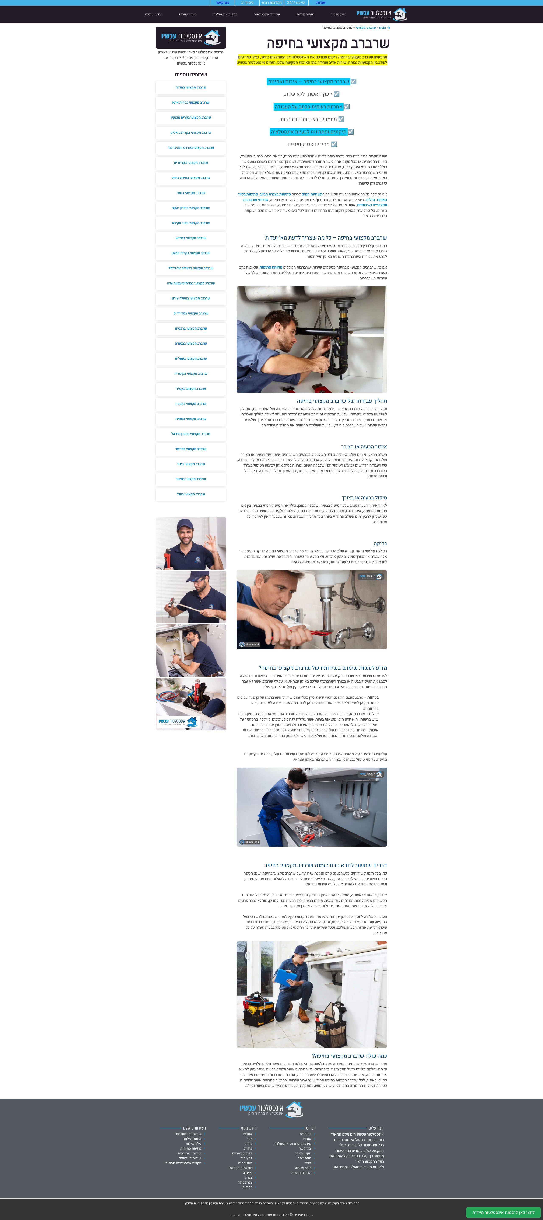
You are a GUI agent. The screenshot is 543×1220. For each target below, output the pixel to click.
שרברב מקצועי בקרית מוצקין (191, 117)
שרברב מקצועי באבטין (191, 403)
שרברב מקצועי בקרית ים (191, 162)
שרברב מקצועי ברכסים (191, 328)
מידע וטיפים (153, 14)
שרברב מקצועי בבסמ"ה (191, 343)
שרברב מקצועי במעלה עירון (191, 298)
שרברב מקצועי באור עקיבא (191, 223)
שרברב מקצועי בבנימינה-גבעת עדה (191, 283)
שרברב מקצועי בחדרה (191, 87)
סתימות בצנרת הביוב (275, 194)
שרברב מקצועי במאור (191, 479)
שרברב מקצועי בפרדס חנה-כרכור (191, 147)
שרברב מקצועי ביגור (191, 464)
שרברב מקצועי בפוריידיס (191, 313)
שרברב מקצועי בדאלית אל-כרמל (191, 268)
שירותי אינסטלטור (267, 14)
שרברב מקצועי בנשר (190, 192)
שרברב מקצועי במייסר (191, 449)
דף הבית (384, 27)
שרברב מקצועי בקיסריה (190, 373)
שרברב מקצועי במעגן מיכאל (191, 433)
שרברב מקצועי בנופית (191, 418)
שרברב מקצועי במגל (191, 494)
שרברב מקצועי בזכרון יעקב (191, 207)
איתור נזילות (305, 14)
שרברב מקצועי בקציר (191, 388)
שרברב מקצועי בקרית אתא (191, 102)
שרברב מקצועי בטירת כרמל (191, 177)
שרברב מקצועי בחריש (191, 238)
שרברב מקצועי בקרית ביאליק (191, 132)
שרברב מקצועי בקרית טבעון (191, 253)
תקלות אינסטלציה (225, 14)
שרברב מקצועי (366, 27)
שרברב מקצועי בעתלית (191, 358)
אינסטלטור (338, 14)
